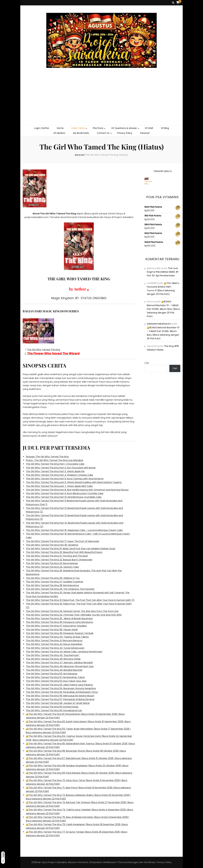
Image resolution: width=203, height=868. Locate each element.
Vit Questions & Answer (124, 128)
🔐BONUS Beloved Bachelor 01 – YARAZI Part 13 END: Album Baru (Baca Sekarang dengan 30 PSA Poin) (163, 309)
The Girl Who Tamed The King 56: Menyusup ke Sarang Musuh (60, 695)
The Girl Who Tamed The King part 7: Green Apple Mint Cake (59, 486)
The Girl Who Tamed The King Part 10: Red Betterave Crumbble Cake (64, 497)
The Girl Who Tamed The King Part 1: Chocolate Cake (55, 463)
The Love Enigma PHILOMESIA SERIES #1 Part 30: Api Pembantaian (162, 272)
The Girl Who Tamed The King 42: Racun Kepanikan (54, 644)
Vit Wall (149, 128)
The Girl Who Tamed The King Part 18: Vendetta (52, 544)
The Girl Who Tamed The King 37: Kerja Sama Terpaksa (56, 625)
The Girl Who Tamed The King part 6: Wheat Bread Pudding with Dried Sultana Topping (73, 482)
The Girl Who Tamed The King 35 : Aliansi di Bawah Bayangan (59, 618)
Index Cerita (78, 128)
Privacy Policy (124, 133)
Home (60, 128)
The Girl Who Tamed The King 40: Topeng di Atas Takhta (57, 636)
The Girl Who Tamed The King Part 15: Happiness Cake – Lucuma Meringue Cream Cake (74, 530)
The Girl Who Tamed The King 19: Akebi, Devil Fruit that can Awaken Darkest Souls (70, 548)
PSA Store (98, 128)
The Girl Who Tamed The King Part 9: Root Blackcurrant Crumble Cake (64, 493)
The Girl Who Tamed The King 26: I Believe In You (53, 578)
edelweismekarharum (159, 323)
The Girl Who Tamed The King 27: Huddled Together (54, 581)
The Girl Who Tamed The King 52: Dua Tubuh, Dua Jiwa (56, 681)
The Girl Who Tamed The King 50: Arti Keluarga (51, 673)
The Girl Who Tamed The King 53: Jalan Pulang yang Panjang (59, 684)
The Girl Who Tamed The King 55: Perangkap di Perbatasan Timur (62, 692)
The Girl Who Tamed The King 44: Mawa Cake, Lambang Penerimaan (64, 651)
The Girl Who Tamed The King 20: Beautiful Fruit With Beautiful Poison (64, 552)
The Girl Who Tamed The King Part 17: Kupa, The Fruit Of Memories (62, 541)
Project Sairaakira (57, 862)
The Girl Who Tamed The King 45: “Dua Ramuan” (52, 655)
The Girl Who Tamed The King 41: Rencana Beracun (54, 640)
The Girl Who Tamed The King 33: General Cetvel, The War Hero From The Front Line (72, 611)
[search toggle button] (173, 3)
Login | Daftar (41, 128)
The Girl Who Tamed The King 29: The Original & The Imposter (60, 589)
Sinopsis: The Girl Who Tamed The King (47, 456)
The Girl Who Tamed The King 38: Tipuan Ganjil (52, 629)
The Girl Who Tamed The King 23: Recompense (52, 563)
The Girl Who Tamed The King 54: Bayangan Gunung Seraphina (61, 688)
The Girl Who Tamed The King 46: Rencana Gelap (53, 658)
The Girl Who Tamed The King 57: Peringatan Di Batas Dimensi (60, 699)
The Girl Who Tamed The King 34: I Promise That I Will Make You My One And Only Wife (74, 614)
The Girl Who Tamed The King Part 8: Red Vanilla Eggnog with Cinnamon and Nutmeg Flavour (77, 489)
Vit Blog (165, 128)
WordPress (149, 862)
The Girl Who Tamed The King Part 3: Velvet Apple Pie (55, 471)
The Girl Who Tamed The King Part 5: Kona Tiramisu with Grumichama (64, 478)
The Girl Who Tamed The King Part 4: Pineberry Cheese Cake (59, 475)
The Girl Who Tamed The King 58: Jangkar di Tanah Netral (57, 703)
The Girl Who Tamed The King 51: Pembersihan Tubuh (55, 677)
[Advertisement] (101, 101)
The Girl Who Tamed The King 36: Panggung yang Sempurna (59, 622)
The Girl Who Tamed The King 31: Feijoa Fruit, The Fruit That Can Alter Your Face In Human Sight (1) (80, 600)
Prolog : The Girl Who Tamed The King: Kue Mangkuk (54, 460)
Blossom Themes (117, 862)
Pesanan (145, 133)
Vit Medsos (59, 133)
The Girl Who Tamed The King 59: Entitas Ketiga (52, 706)
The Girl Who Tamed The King (43, 349)
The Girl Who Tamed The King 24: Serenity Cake (52, 567)
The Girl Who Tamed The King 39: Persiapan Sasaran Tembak (59, 633)
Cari (146, 362)
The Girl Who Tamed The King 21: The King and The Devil (57, 555)
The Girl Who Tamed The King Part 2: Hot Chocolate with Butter (61, 467)
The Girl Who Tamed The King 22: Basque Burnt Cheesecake (59, 559)
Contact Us (103, 133)
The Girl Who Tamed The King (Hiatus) (148, 182)
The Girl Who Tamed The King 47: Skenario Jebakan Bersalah (59, 662)
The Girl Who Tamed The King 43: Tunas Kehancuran (55, 648)
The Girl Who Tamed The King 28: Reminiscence (52, 585)
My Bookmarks (81, 133)
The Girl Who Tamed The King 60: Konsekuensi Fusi (54, 710)
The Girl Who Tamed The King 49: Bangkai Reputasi (54, 670)
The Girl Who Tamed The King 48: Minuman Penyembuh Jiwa (60, 666)
